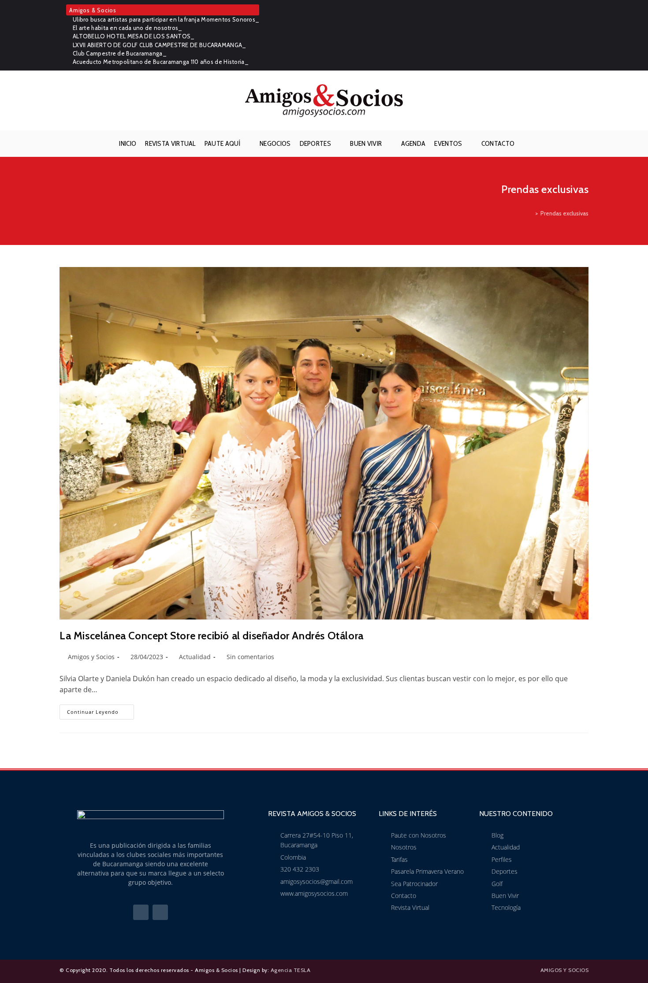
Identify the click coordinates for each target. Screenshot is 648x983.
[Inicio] (530, 213)
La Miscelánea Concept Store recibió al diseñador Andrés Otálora (212, 635)
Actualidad (195, 657)
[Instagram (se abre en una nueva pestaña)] (583, 35)
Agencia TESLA (291, 970)
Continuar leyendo (100, 710)
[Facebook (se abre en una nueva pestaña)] (572, 35)
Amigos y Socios (91, 657)
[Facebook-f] (141, 912)
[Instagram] (160, 912)
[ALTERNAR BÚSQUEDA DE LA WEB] (526, 143)
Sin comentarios (250, 657)
